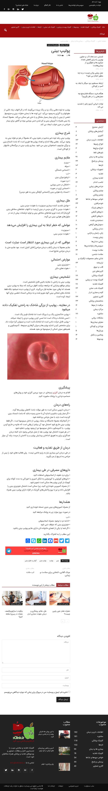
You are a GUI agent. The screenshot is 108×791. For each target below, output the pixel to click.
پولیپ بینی (43, 561)
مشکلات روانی (97, 318)
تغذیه (101, 174)
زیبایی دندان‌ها (97, 241)
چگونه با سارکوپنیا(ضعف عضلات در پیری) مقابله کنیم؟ (14, 614)
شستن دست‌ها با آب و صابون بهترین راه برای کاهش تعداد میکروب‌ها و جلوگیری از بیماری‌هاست (91, 61)
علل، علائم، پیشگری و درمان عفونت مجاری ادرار (36, 613)
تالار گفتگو (47, 5)
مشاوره (100, 313)
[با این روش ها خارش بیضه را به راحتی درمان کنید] (64, 734)
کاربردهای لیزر (97, 271)
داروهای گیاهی (97, 212)
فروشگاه (102, 34)
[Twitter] (23, 9)
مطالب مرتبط (63, 585)
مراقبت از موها (97, 305)
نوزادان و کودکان (96, 326)
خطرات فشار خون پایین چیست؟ (61, 613)
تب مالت (30, 572)
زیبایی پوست (98, 237)
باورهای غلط (98, 152)
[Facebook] (4, 9)
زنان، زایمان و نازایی (95, 233)
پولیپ (51, 561)
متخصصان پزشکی (96, 301)
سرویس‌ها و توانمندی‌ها (76, 5)
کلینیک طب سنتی (49, 27)
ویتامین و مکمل (97, 335)
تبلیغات (60, 786)
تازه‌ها (39, 27)
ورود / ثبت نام (96, 2)
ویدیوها (76, 27)
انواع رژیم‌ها (98, 144)
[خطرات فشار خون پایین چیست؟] (59, 598)
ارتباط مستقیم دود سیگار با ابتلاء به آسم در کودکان (89, 85)
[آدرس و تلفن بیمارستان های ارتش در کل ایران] (64, 751)
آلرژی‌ (55, 392)
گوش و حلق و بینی (30, 561)
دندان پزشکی (98, 229)
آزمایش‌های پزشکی (95, 131)
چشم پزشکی (98, 190)
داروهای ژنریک (97, 207)
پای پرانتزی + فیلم (47, 764)
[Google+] (9, 9)
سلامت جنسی (97, 254)
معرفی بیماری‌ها (97, 322)
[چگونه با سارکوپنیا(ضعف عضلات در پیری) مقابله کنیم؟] (12, 598)
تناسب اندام (98, 182)
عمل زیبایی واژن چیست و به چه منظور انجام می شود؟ (90, 75)
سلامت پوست (97, 250)
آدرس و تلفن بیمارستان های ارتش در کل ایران (46, 749)
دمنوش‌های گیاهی (96, 224)
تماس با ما (59, 5)
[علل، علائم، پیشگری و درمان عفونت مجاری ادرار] (36, 598)
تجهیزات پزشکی (97, 169)
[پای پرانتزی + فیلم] (64, 767)
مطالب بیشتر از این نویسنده (43, 585)
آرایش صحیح (97, 127)
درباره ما (36, 5)
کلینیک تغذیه (85, 27)
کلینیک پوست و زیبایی (64, 27)
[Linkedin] (18, 9)
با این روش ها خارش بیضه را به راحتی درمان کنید (46, 734)
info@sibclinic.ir (17, 763)
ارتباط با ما (51, 786)
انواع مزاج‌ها (98, 148)
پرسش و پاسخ (97, 161)
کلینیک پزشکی (96, 27)
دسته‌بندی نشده (96, 220)
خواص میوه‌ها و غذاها (94, 199)
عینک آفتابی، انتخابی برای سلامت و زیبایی (55, 574)
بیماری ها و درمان (53, 45)
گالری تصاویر (15, 27)
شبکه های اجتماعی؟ (22, 5)
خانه (103, 27)
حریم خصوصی (73, 786)
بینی (57, 561)
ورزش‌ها (100, 330)
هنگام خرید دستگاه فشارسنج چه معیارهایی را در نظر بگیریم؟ (90, 95)
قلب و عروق (98, 267)
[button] (5, 30)
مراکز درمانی (98, 309)
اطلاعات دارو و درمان (28, 27)
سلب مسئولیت (89, 786)
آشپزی (100, 135)
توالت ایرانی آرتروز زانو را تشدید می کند (90, 106)
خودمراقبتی (98, 203)
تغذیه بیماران (98, 178)
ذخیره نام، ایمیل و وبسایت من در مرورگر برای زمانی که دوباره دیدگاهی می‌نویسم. (36, 692)
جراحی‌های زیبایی (96, 186)
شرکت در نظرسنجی (95, 5)
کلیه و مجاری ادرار (96, 292)
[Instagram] (13, 9)
